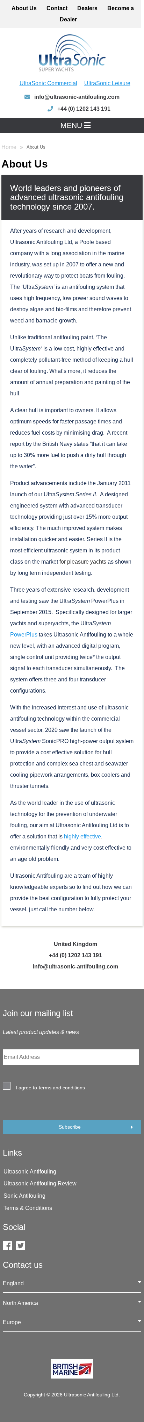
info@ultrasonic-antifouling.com (76, 97)
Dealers (87, 8)
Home (8, 147)
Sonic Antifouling (24, 1196)
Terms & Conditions (27, 1208)
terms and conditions (62, 1087)
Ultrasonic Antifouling (29, 1172)
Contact (56, 8)
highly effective (82, 836)
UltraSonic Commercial (48, 83)
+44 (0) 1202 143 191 (75, 955)
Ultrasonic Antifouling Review (40, 1183)
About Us (24, 8)
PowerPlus (23, 635)
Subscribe (70, 1127)
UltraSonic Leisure (107, 83)
